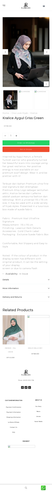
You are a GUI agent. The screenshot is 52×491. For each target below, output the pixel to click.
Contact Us (13, 427)
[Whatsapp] (29, 387)
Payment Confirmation (13, 407)
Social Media (38, 421)
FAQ (13, 432)
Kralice (33, 113)
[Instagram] (22, 387)
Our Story (38, 406)
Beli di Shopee (26, 149)
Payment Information (13, 412)
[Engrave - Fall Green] (14, 329)
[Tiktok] (26, 387)
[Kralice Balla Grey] (38, 329)
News (38, 411)
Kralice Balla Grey (35, 348)
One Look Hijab (19, 113)
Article (38, 416)
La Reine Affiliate (13, 422)
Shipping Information (13, 417)
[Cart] (44, 6)
